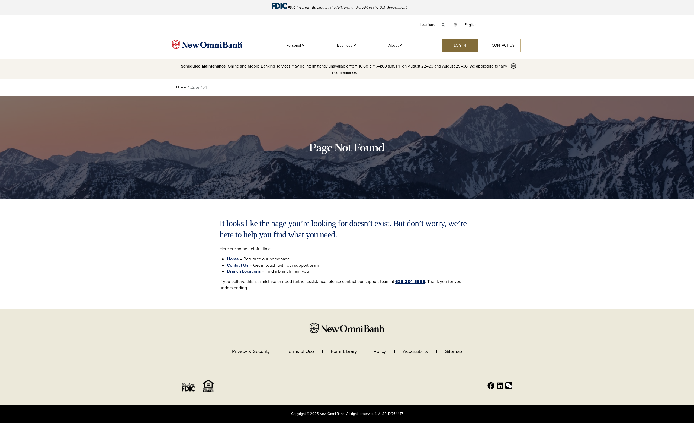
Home (233, 259)
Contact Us (238, 265)
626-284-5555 (410, 281)
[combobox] (470, 25)
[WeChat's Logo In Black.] (508, 385)
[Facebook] (490, 385)
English (470, 25)
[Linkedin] (499, 385)
